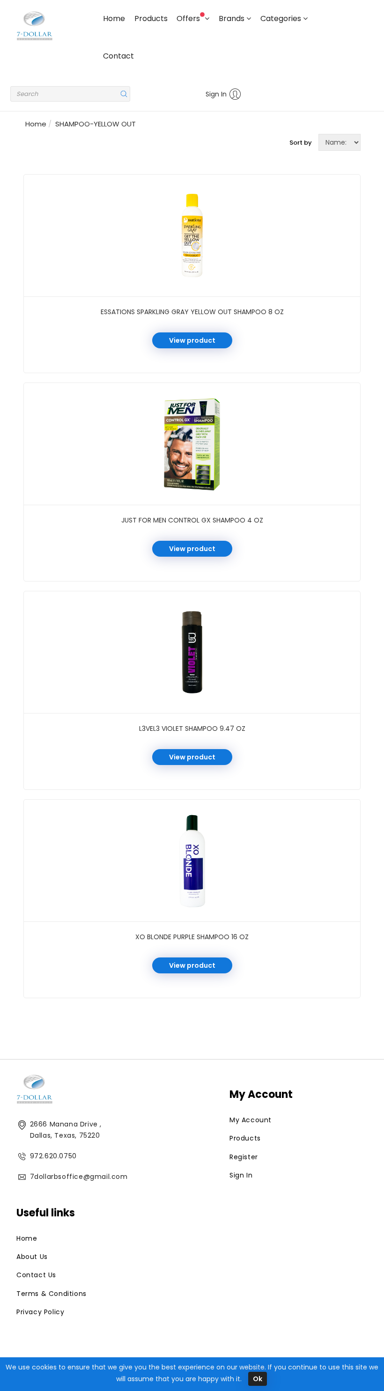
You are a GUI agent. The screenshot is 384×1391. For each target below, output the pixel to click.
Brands (232, 18)
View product (192, 340)
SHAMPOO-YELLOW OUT (95, 124)
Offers (189, 18)
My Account (250, 1120)
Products (151, 18)
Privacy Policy (40, 1312)
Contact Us (36, 1275)
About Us (32, 1256)
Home (114, 18)
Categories (281, 18)
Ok (257, 1379)
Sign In (216, 94)
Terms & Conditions (51, 1293)
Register (243, 1157)
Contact (118, 56)
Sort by (300, 143)
